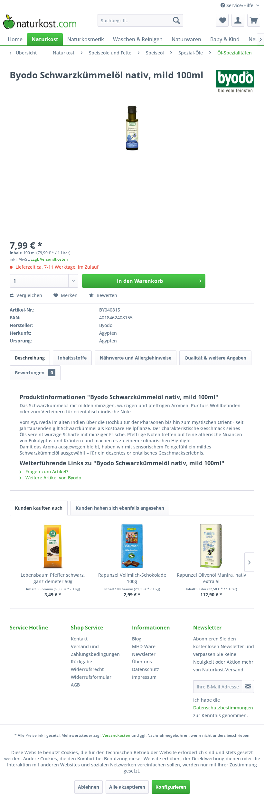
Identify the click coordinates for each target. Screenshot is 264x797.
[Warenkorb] (253, 20)
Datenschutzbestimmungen (223, 708)
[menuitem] (141, 20)
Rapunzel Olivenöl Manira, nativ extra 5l (211, 578)
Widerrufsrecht (87, 669)
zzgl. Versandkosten (49, 259)
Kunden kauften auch (38, 508)
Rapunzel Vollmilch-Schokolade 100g (132, 578)
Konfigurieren (171, 787)
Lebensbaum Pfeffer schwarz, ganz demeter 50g (53, 578)
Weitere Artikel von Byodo (52, 478)
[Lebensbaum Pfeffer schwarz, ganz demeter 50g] (53, 546)
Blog (136, 639)
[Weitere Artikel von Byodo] (235, 81)
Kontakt (79, 639)
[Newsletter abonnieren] (248, 686)
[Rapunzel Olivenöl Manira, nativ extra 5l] (211, 546)
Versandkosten (116, 735)
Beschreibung (30, 358)
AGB (75, 685)
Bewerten (106, 295)
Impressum (144, 677)
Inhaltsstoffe (72, 358)
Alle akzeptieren (127, 787)
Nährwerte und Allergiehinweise (135, 358)
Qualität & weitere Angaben (215, 358)
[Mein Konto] (237, 20)
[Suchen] (176, 20)
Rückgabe (81, 661)
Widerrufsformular (91, 677)
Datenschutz (145, 669)
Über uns (142, 661)
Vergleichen (28, 295)
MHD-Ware (144, 646)
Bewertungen (34, 373)
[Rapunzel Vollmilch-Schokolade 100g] (132, 546)
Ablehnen (88, 787)
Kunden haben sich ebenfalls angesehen (120, 508)
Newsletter (144, 654)
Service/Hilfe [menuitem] (240, 5)
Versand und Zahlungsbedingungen (95, 650)
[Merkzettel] (222, 20)
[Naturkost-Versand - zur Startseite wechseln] (39, 22)
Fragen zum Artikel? (46, 471)
